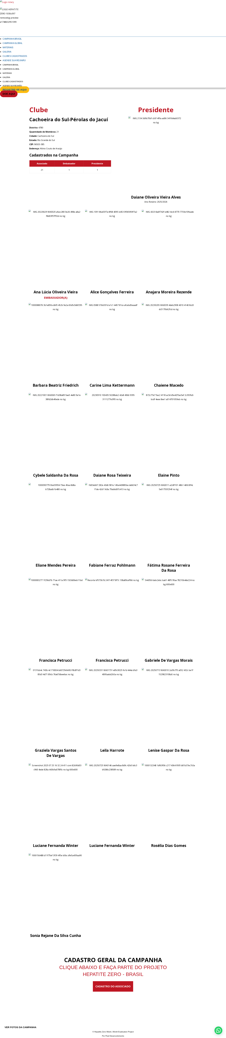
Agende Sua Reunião (14, 60)
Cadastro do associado (113, 986)
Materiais (8, 47)
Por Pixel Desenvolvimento (113, 1036)
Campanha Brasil (12, 39)
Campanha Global (12, 43)
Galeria (7, 52)
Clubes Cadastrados (15, 56)
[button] (218, 1030)
